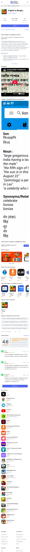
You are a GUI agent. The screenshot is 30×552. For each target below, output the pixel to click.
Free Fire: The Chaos (21, 539)
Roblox (17, 543)
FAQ (2, 550)
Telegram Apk (4, 541)
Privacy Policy (19, 550)
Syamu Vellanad (12, 13)
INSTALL (15, 25)
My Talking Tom (20, 534)
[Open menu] (2, 2)
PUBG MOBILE (19, 541)
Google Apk (4, 534)
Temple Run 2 (19, 536)
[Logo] (14, 2)
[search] (27, 2)
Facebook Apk (4, 536)
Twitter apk (4, 539)
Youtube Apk (4, 543)
